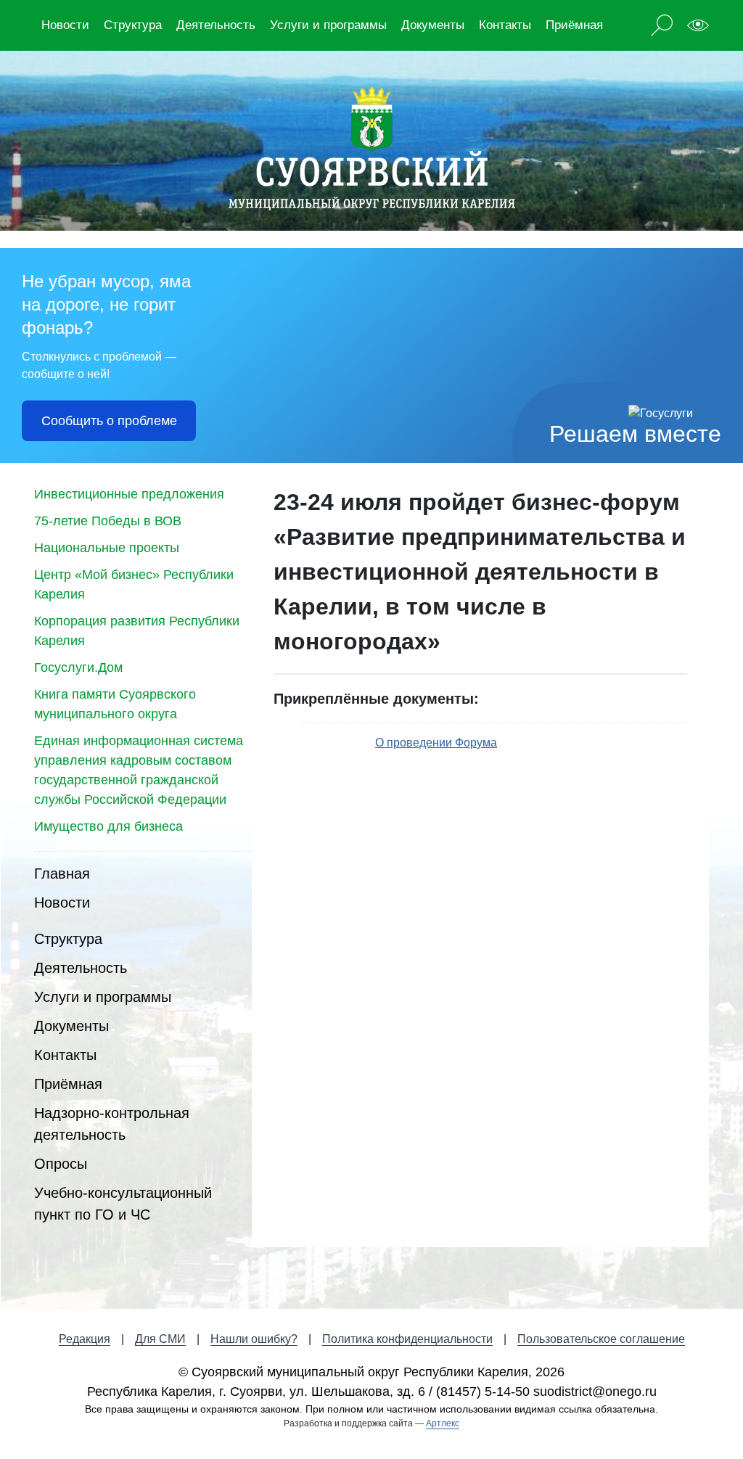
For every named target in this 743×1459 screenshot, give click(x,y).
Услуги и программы (328, 25)
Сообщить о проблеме (109, 421)
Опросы (60, 1164)
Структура (133, 25)
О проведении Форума (436, 742)
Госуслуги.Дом (78, 667)
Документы (432, 25)
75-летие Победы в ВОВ (107, 521)
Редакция (84, 1339)
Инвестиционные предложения (129, 494)
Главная (62, 873)
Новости (65, 25)
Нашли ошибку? (253, 1339)
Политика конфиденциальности (407, 1339)
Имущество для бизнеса (108, 826)
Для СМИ (160, 1339)
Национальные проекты (106, 548)
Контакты (505, 25)
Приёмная (574, 25)
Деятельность (215, 25)
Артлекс (442, 1423)
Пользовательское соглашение (601, 1339)
